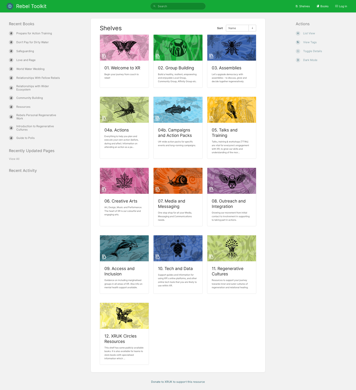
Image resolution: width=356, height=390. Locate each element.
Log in (343, 6)
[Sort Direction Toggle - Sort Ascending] (252, 28)
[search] (178, 6)
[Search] (154, 6)
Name (232, 28)
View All (14, 159)
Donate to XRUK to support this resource (178, 382)
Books (324, 6)
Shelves (304, 6)
